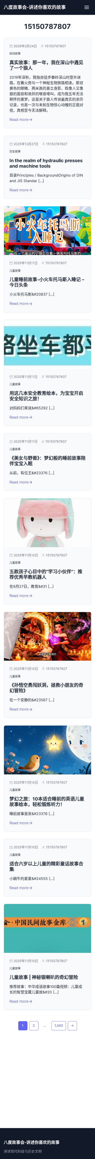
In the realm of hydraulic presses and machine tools (46, 163)
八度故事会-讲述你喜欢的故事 (35, 7)
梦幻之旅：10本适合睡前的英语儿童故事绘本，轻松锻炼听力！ (46, 801)
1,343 (58, 1025)
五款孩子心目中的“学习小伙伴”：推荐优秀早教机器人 (45, 574)
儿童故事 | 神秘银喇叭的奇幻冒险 (43, 977)
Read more (18, 119)
